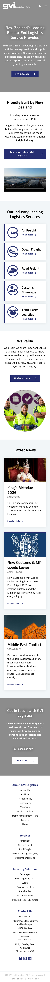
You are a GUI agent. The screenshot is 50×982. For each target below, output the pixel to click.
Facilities (25, 794)
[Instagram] (25, 958)
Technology (25, 802)
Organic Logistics (25, 887)
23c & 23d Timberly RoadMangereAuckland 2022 (25, 936)
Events (25, 882)
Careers (25, 820)
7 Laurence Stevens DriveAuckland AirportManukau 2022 (25, 924)
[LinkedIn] (29, 958)
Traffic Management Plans (25, 815)
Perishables (25, 891)
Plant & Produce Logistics (25, 899)
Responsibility (25, 798)
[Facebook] (20, 958)
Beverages (25, 874)
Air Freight (25, 840)
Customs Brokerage (25, 857)
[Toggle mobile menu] (46, 6)
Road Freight (25, 849)
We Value (25, 807)
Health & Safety (25, 811)
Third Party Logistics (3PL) (25, 853)
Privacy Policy (33, 978)
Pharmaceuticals (25, 895)
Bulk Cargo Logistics (25, 878)
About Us (25, 790)
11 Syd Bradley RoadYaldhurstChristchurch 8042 (25, 948)
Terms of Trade (18, 978)
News (25, 824)
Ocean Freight (25, 845)
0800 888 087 (25, 749)
